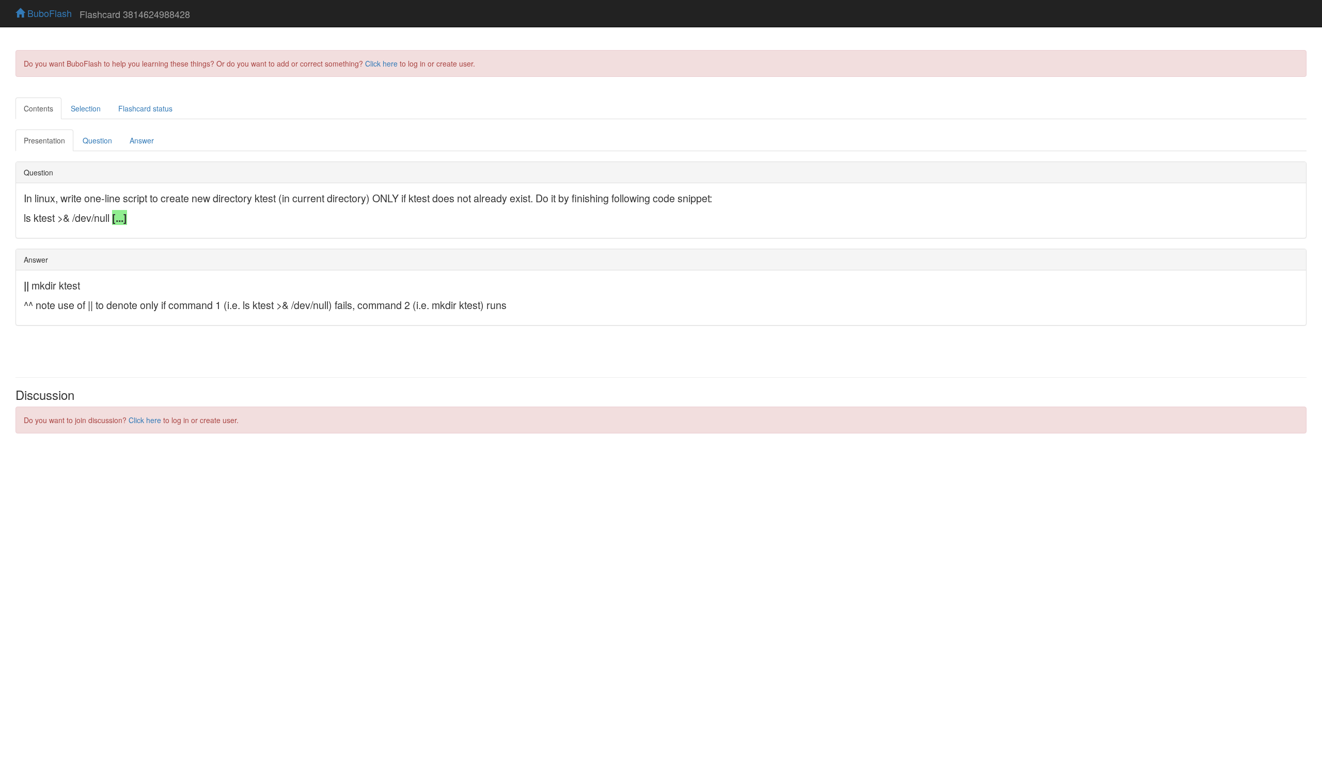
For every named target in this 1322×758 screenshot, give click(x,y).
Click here (381, 63)
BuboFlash (48, 13)
